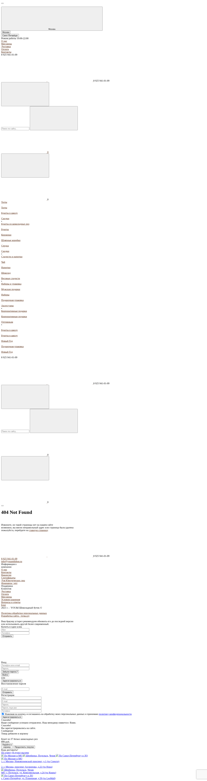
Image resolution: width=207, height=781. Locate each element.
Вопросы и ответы (10, 602)
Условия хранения (10, 599)
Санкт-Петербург (10, 35)
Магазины (6, 44)
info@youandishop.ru (11, 561)
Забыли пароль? (10, 672)
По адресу (6, 752)
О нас (4, 41)
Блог (3, 605)
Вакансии (6, 575)
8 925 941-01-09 (9, 558)
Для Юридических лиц (13, 580)
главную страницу (38, 530)
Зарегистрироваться (11, 681)
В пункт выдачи (20, 752)
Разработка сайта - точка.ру (15, 616)
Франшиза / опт (9, 583)
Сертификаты (8, 577)
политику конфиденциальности (115, 714)
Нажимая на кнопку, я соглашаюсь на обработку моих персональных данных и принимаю (68, 714)
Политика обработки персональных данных (24, 613)
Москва (5, 32)
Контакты (6, 52)
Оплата (5, 49)
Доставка (6, 46)
